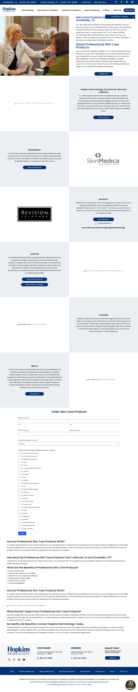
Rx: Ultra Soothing (27, 528)
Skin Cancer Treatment (47, 10)
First (19, 424)
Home (12, 671)
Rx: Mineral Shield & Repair (29, 489)
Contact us (59, 633)
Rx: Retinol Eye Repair (28, 522)
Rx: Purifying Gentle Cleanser (30, 507)
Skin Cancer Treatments (67, 671)
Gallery (106, 10)
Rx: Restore (24, 519)
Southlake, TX (50, 2)
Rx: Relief (24, 510)
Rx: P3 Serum (25, 492)
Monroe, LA (11, 2)
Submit (22, 533)
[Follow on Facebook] (14, 660)
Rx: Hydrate (25, 480)
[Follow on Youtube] (24, 660)
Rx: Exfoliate (25, 474)
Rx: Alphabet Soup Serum (29, 459)
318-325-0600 (29, 2)
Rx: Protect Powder (27, 501)
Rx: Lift (23, 486)
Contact (87, 2)
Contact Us (124, 671)
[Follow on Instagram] (19, 660)
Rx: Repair (24, 513)
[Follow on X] (9, 660)
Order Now (129, 10)
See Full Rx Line (103, 117)
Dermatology (28, 10)
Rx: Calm (24, 462)
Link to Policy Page (84, 684)
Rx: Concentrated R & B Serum (31, 468)
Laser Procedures (92, 10)
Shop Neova (34, 394)
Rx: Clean (24, 465)
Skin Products (100, 671)
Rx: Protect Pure (26, 504)
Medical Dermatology (46, 671)
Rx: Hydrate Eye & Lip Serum (30, 483)
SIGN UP (112, 658)
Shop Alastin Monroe (34, 279)
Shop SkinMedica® (34, 167)
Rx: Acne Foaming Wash (29, 456)
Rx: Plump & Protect (27, 495)
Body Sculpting (85, 671)
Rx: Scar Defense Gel (28, 525)
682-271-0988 (70, 2)
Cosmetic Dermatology (27, 671)
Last (71, 424)
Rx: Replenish (25, 516)
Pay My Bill (100, 2)
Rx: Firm (23, 477)
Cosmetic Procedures (71, 10)
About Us (117, 10)
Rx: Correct (24, 471)
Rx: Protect (24, 498)
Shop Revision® (103, 219)
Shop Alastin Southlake (34, 284)
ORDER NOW (103, 74)
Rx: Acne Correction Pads (29, 453)
